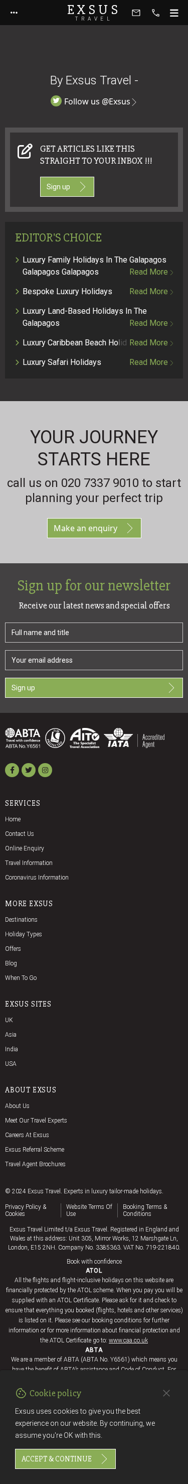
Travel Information (29, 863)
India (11, 1049)
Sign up (58, 187)
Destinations (21, 919)
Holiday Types (23, 934)
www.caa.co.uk (128, 1340)
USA (11, 1063)
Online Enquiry (24, 848)
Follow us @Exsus (97, 101)
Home (13, 819)
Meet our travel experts (36, 1120)
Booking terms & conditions (145, 1210)
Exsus (94, 13)
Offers (13, 948)
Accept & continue (57, 1458)
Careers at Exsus (27, 1135)
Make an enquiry (85, 528)
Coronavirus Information (37, 877)
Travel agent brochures (35, 1164)
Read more (148, 272)
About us (17, 1105)
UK (9, 1020)
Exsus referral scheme (34, 1149)
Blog (11, 963)
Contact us (19, 833)
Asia (11, 1034)
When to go (21, 977)
